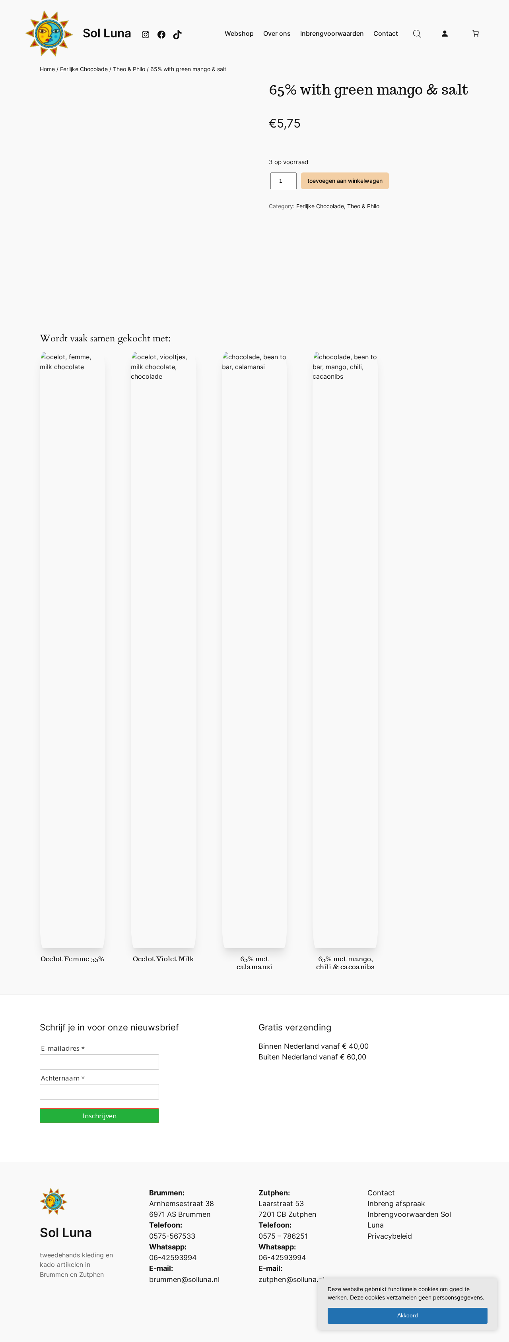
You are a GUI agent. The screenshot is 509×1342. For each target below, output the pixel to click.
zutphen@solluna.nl (291, 1279)
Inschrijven (100, 1115)
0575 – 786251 (283, 1236)
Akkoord (407, 1315)
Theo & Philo (129, 69)
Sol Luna (107, 33)
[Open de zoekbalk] (417, 33)
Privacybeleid (389, 1236)
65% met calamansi (254, 963)
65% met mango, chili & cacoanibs (345, 963)
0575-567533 (172, 1236)
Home (47, 69)
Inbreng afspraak (396, 1203)
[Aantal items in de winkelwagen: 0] (476, 33)
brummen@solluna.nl (184, 1279)
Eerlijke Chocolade (84, 69)
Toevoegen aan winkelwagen (345, 180)
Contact (381, 1193)
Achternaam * (63, 1078)
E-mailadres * (63, 1048)
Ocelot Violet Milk (163, 959)
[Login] (445, 33)
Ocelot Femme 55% (72, 959)
